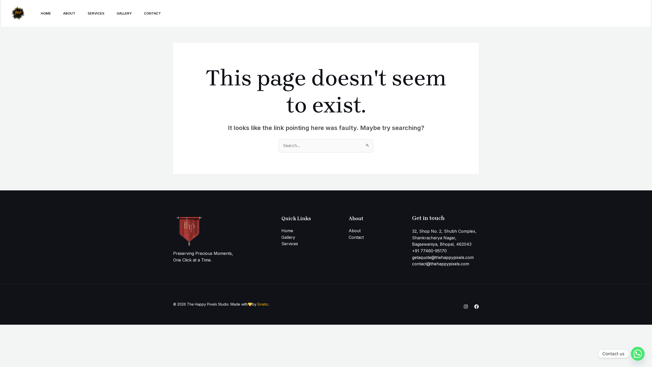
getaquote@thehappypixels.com (443, 257)
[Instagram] (575, 13)
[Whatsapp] (638, 354)
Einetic (262, 304)
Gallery (124, 13)
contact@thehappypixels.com (440, 263)
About (69, 13)
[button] (620, 13)
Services (96, 13)
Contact (152, 13)
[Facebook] (586, 13)
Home (46, 13)
